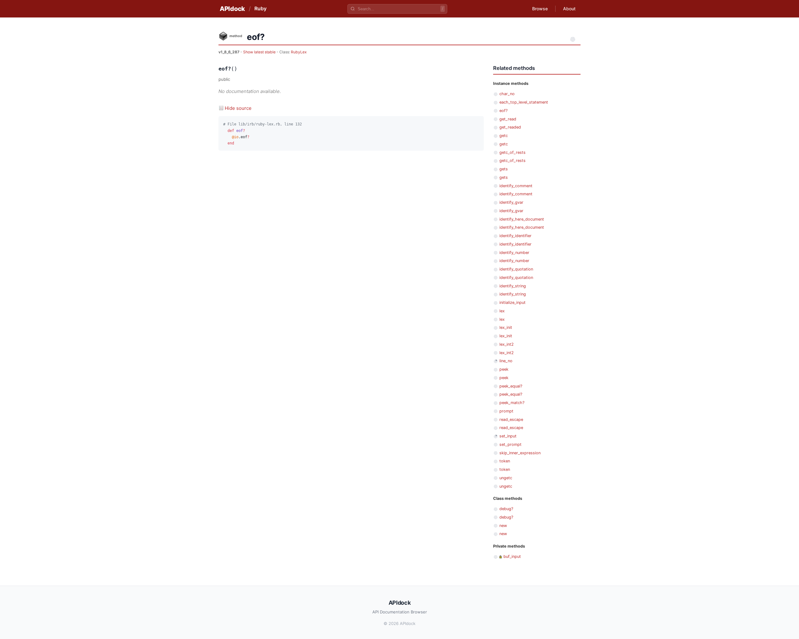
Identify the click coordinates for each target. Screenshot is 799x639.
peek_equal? (510, 386)
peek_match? (511, 402)
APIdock (232, 8)
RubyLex (299, 52)
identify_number (514, 252)
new (503, 525)
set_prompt (510, 444)
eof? (503, 110)
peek (503, 369)
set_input (508, 436)
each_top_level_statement (523, 102)
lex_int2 (506, 344)
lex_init (505, 327)
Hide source (238, 108)
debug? (506, 508)
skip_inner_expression (520, 453)
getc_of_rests (512, 152)
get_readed (510, 127)
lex (502, 311)
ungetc (505, 478)
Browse (540, 8)
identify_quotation (516, 269)
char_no (507, 93)
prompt (506, 411)
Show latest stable (260, 52)
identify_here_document (521, 219)
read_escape (511, 419)
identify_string (512, 286)
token (504, 461)
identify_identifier (515, 235)
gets (503, 169)
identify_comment (515, 185)
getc (503, 135)
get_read (507, 119)
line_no (505, 361)
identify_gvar (511, 202)
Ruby (260, 8)
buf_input (512, 556)
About (569, 8)
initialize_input (512, 302)
